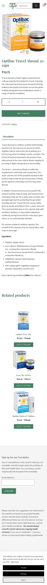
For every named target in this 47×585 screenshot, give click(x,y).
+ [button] (38, 102)
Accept (23, 568)
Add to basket (23, 113)
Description (8, 136)
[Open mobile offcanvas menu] (3, 5)
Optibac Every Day (23, 334)
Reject (23, 580)
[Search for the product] (36, 5)
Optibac (14, 124)
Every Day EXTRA (23, 375)
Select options (23, 345)
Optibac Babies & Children (23, 416)
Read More (15, 562)
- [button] (9, 102)
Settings (23, 574)
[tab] (23, 137)
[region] (23, 568)
